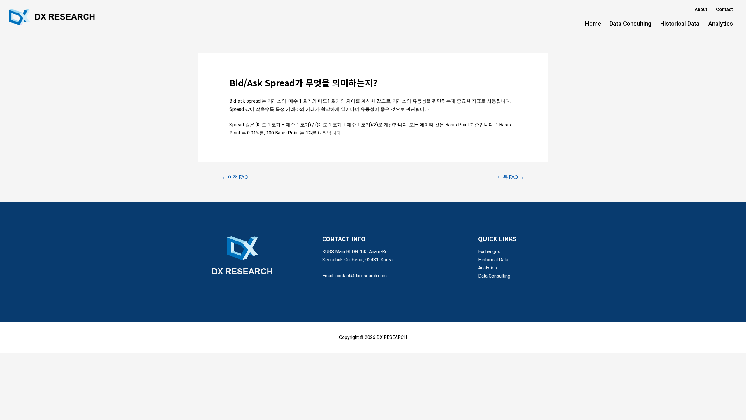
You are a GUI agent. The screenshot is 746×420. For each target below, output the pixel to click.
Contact (724, 9)
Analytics (720, 23)
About (701, 9)
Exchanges (489, 251)
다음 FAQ (511, 177)
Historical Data (679, 23)
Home (593, 23)
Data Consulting (631, 23)
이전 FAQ (235, 177)
